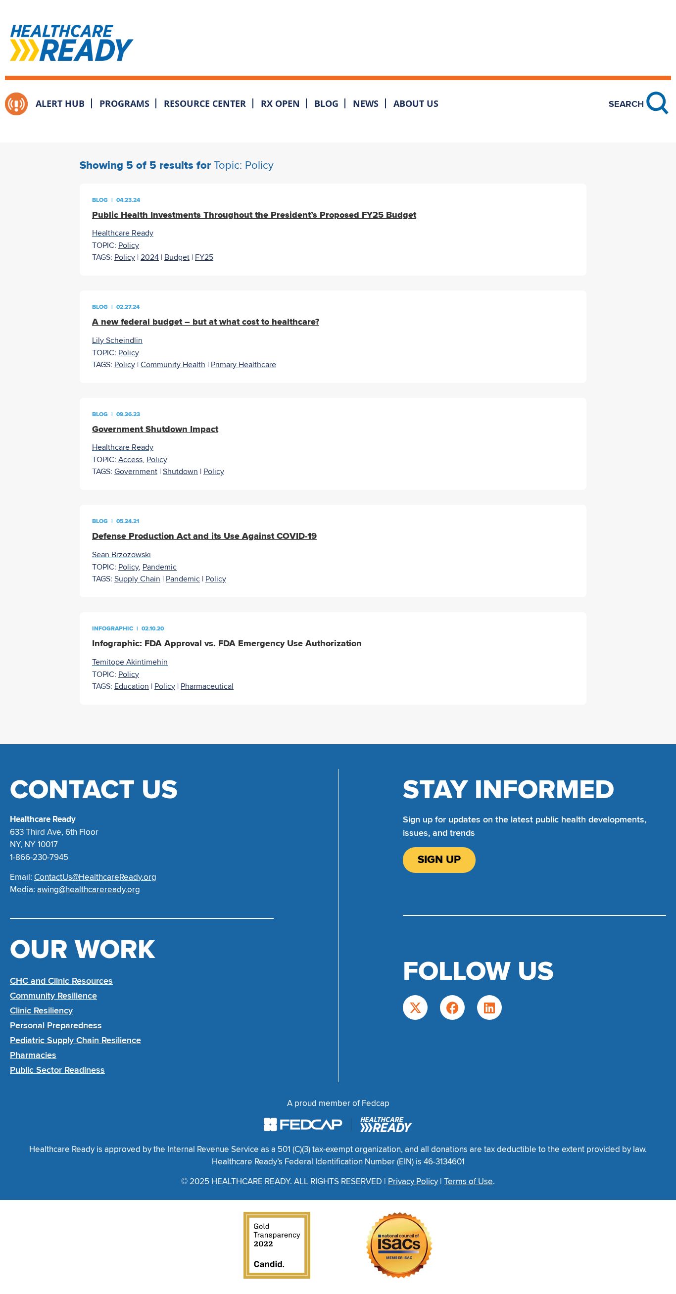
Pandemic (160, 567)
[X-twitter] (415, 1007)
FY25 (204, 257)
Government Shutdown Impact (155, 429)
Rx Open (280, 103)
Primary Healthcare (243, 365)
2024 (150, 257)
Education (131, 686)
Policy (128, 245)
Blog (326, 103)
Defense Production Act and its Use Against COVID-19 (204, 535)
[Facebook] (452, 1007)
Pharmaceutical (207, 686)
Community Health (173, 365)
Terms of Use (468, 1181)
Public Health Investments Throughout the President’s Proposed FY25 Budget (254, 214)
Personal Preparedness (56, 1025)
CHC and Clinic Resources (61, 980)
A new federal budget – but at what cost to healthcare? (205, 321)
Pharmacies (33, 1055)
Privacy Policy (413, 1181)
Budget (177, 257)
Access (130, 460)
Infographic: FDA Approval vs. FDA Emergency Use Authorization (227, 643)
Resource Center (205, 103)
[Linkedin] (489, 1007)
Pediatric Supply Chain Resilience (75, 1040)
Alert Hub (60, 103)
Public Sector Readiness (57, 1069)
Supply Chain (137, 579)
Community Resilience (53, 995)
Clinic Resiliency (41, 1010)
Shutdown (180, 472)
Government (135, 472)
